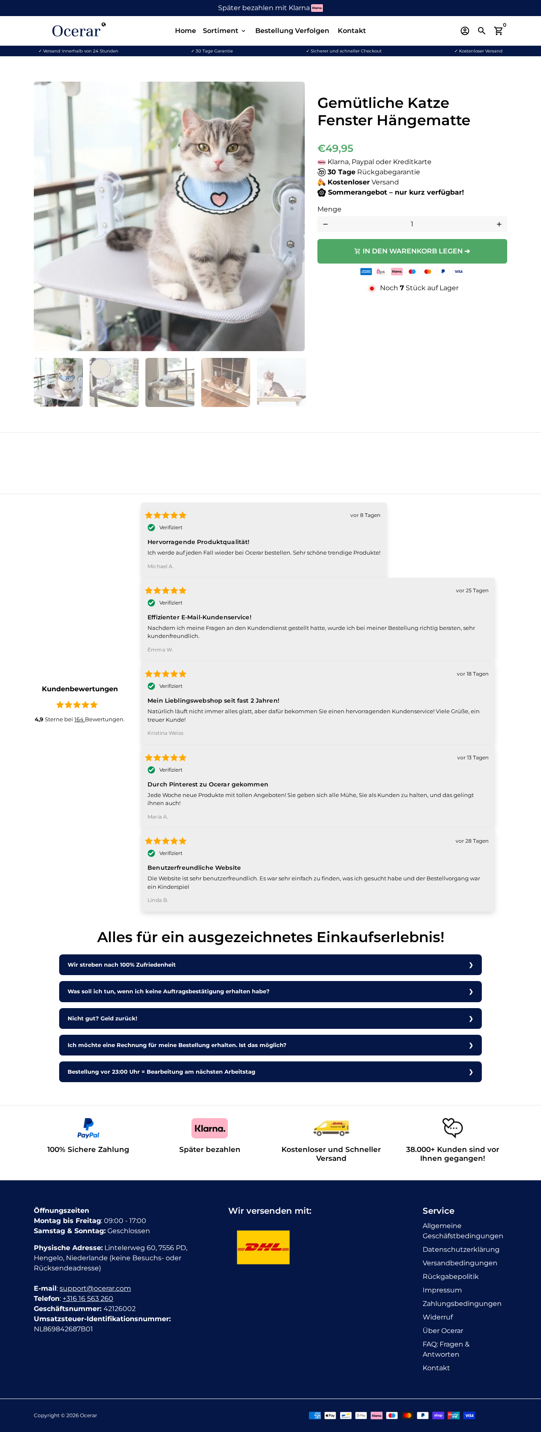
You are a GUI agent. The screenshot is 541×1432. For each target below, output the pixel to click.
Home (185, 31)
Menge (329, 209)
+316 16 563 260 (88, 1299)
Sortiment (225, 31)
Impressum (442, 1290)
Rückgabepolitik (451, 1277)
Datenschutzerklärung (461, 1249)
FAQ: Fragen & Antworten (446, 1349)
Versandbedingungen (460, 1263)
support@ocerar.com (95, 1288)
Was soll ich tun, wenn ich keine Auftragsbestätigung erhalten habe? (169, 991)
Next (293, 217)
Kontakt (352, 31)
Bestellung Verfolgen (292, 31)
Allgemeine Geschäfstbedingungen (463, 1231)
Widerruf (438, 1317)
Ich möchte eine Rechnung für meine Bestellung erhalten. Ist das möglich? (177, 1045)
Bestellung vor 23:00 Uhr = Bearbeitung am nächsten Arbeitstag (161, 1072)
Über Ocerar (443, 1331)
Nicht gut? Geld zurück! (102, 1018)
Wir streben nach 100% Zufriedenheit (122, 965)
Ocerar (88, 1415)
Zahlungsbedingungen (462, 1304)
